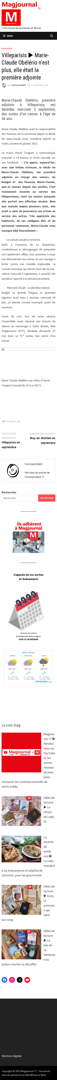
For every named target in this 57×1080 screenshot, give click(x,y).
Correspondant (18, 85)
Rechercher (9, 492)
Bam (43, 1075)
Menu (10, 35)
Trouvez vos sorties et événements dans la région (28, 636)
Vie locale (7, 48)
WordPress (32, 1075)
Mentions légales (12, 1056)
